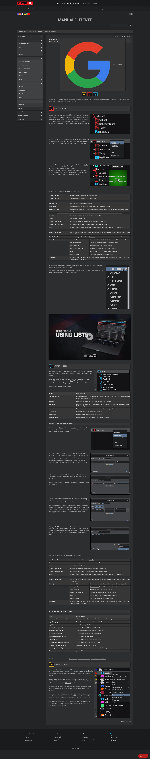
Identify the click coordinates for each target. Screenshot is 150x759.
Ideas (71, 381)
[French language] (22, 14)
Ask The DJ (21, 86)
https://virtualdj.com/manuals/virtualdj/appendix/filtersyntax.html (87, 659)
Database (40, 31)
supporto (103, 9)
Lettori (20, 47)
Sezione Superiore (23, 43)
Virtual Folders (53, 507)
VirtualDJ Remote (23, 115)
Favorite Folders (81, 505)
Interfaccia (32, 31)
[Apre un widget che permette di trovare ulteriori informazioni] (143, 756)
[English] (18, 14)
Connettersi (122, 9)
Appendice (21, 119)
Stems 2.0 (21, 104)
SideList (91, 198)
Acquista (67, 9)
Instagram (114, 739)
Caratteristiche (28, 739)
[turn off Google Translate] (127, 39)
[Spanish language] (20, 14)
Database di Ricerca (24, 61)
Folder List (73, 428)
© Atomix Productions (75, 748)
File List (86, 165)
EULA (83, 740)
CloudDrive (92, 237)
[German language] (25, 14)
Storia (20, 79)
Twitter (114, 740)
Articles (55, 740)
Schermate (27, 742)
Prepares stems (94, 242)
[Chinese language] (29, 14)
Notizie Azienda (86, 736)
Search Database (107, 245)
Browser (20, 54)
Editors (20, 108)
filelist (81, 265)
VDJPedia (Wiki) (57, 739)
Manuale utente (23, 31)
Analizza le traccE (23, 65)
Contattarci (85, 737)
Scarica (49, 9)
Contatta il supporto (58, 736)
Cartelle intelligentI (50, 31)
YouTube (114, 737)
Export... (51, 227)
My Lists (61, 428)
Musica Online (22, 72)
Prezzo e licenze (28, 740)
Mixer (20, 50)
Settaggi (20, 112)
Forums (55, 742)
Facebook (114, 736)
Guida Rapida (21, 36)
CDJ (123, 227)
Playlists (21, 75)
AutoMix (91, 195)
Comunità (85, 9)
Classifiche (21, 90)
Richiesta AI (22, 101)
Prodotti (30, 9)
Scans (91, 240)
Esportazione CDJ (23, 93)
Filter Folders (58, 703)
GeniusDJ (21, 83)
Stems (20, 97)
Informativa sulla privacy (88, 739)
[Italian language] (27, 14)
